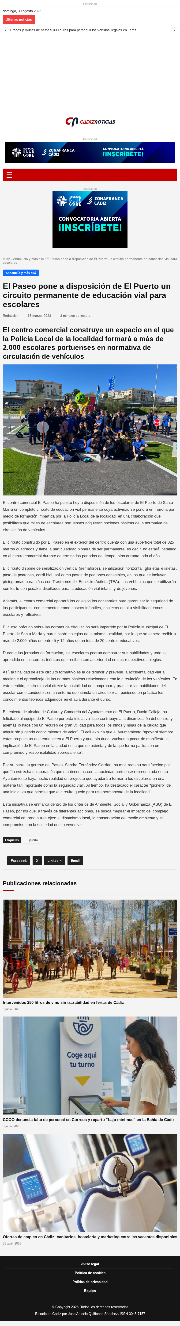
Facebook (19, 860)
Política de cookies (90, 1273)
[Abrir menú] (90, 175)
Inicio (7, 259)
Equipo (90, 1291)
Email (75, 860)
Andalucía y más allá (28, 259)
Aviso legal (90, 1264)
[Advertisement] (90, 72)
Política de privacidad (90, 1282)
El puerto (32, 840)
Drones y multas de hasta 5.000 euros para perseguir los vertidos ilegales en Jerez (73, 30)
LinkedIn (55, 860)
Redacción (11, 315)
